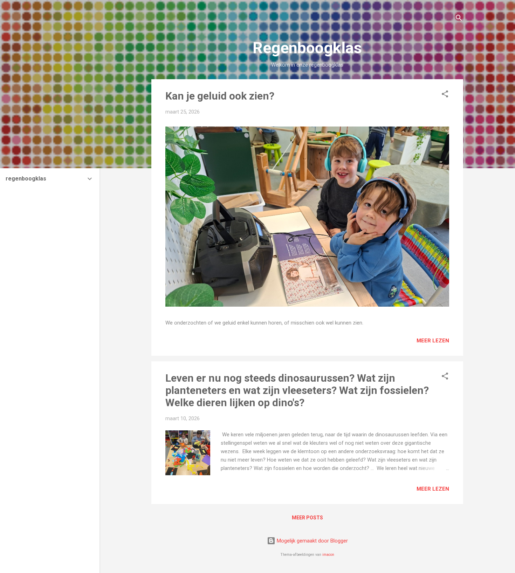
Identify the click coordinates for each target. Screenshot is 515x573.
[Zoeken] (459, 19)
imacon (328, 554)
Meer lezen (433, 340)
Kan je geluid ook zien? (219, 96)
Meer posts (307, 517)
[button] (445, 95)
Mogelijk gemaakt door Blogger (311, 541)
